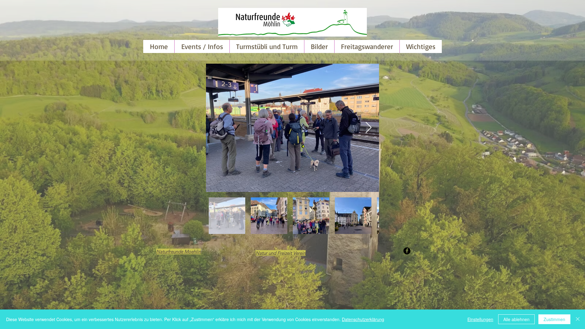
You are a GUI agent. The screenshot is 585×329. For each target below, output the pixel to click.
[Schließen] (577, 319)
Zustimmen (554, 319)
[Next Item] (368, 128)
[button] (319, 46)
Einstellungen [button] (480, 319)
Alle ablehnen (516, 319)
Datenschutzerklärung (363, 319)
